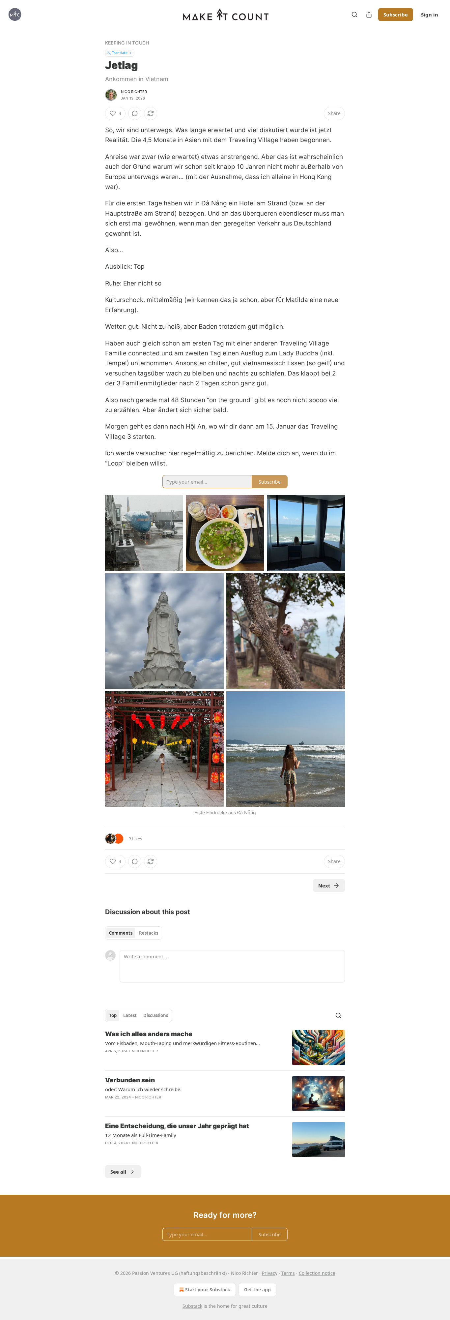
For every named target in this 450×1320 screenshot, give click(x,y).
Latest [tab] (130, 1015)
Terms (288, 1273)
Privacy (269, 1273)
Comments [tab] (120, 933)
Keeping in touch (127, 42)
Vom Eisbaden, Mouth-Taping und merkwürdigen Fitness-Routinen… (182, 1043)
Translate (119, 52)
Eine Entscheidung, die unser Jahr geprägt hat (177, 1126)
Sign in (429, 14)
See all (118, 1171)
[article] (225, 1047)
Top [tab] (113, 1015)
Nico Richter (134, 91)
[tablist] (133, 933)
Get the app (257, 1289)
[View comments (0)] (134, 113)
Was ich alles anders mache (148, 1034)
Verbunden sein (130, 1080)
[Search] (354, 14)
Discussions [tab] (155, 1015)
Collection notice (317, 1273)
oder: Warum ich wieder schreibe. (143, 1089)
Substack (192, 1306)
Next (324, 885)
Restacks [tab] (148, 933)
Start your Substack (207, 1289)
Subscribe (395, 14)
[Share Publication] (369, 14)
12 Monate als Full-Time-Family (140, 1135)
